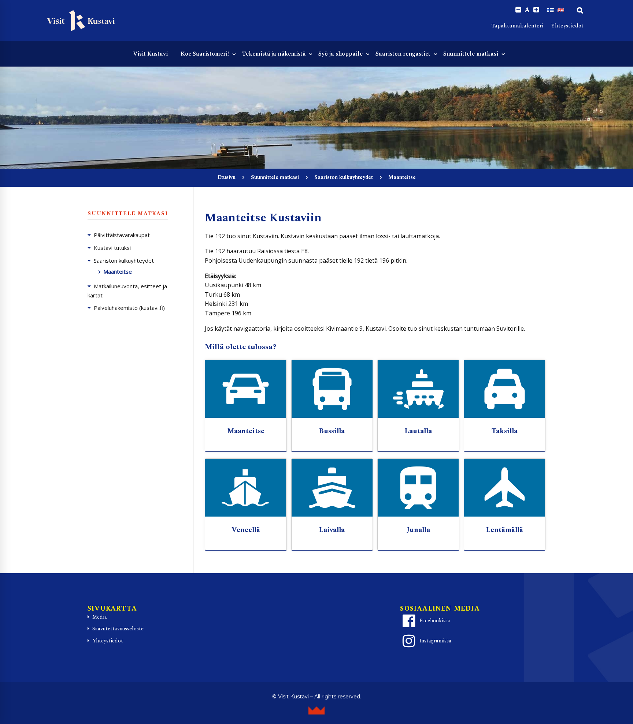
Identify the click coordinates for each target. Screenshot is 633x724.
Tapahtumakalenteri (518, 26)
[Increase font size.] (536, 10)
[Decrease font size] (518, 10)
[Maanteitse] (245, 389)
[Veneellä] (245, 488)
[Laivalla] (332, 488)
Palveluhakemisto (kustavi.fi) (129, 307)
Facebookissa (434, 620)
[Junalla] (418, 488)
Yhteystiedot (567, 26)
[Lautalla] (418, 389)
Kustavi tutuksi (112, 247)
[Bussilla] (332, 389)
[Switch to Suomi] (550, 10)
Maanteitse (117, 271)
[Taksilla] (504, 389)
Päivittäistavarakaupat (122, 235)
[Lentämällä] (504, 488)
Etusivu (227, 177)
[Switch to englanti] (561, 10)
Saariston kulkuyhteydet (343, 177)
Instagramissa (435, 641)
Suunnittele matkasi (275, 177)
